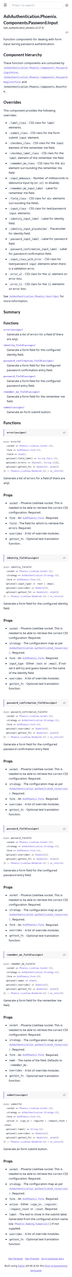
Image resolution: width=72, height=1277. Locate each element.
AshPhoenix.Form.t (27, 450)
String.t (49, 462)
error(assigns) (13, 329)
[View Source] (64, 432)
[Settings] (67, 5)
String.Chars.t (46, 458)
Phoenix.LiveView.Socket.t (34, 446)
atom (20, 454)
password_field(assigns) (19, 376)
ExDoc (21, 1265)
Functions (11, 323)
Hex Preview (32, 1258)
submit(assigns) (13, 407)
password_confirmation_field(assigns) (28, 360)
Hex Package (15, 1258)
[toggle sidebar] (4, 5)
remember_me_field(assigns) (21, 392)
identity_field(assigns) (19, 345)
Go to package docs (52, 1258)
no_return (55, 471)
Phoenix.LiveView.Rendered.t (27, 471)
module (41, 467)
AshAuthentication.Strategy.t (39, 575)
